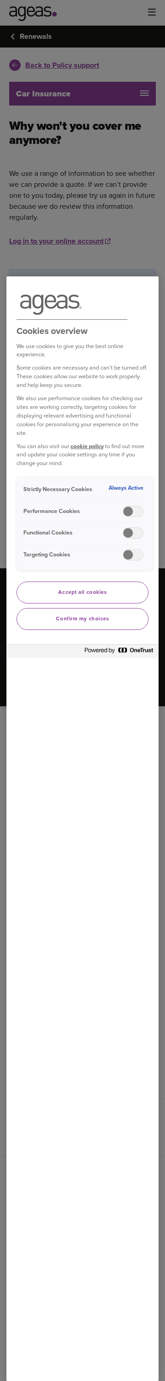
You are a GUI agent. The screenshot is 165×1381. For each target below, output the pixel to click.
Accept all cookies (82, 592)
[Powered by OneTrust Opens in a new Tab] (119, 652)
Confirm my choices (82, 619)
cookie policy (87, 446)
